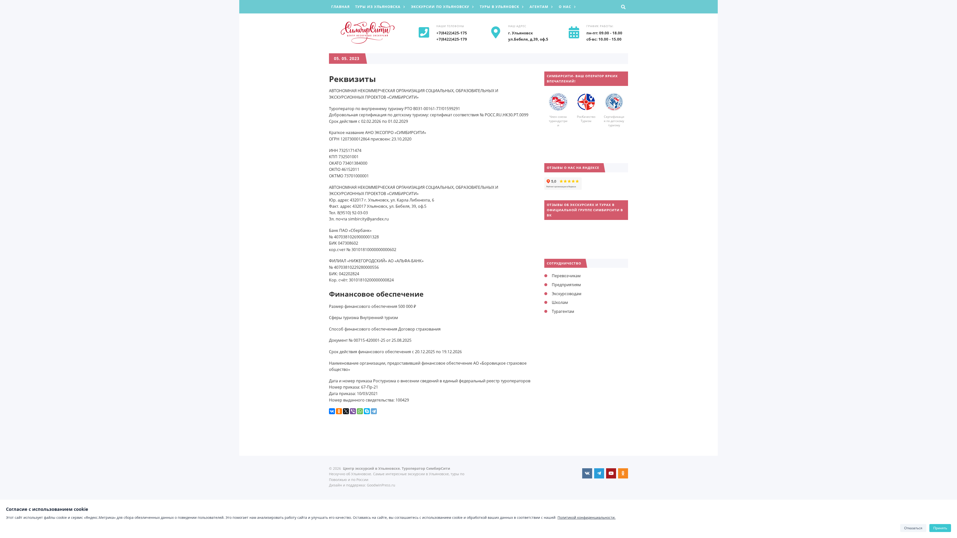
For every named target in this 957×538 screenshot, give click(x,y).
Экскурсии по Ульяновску (440, 6)
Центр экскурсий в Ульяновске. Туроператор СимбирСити (366, 32)
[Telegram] (374, 411)
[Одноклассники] (339, 411)
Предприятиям (566, 284)
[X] (346, 411)
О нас (565, 6)
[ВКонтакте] (332, 411)
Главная (340, 6)
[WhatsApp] (360, 411)
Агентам (539, 6)
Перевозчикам (566, 275)
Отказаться (913, 528)
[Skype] (367, 411)
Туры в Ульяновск (499, 6)
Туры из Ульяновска (377, 6)
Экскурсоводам (566, 293)
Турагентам (563, 311)
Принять (940, 528)
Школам (560, 302)
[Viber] (353, 411)
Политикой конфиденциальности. (587, 517)
